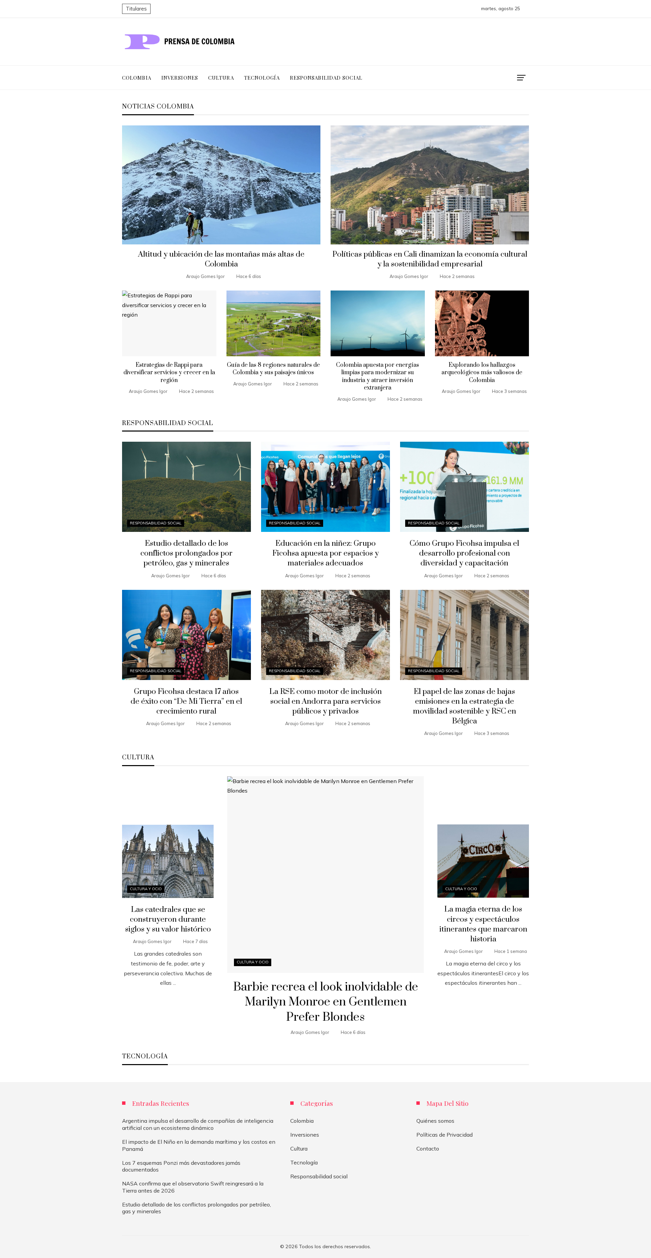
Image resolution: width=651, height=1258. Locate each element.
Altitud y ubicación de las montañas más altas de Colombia (221, 259)
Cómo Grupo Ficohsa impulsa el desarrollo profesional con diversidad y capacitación (464, 553)
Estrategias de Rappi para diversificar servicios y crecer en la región (169, 372)
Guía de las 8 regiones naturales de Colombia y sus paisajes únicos (273, 368)
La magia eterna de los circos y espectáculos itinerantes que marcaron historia (483, 924)
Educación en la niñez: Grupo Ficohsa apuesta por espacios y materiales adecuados (325, 553)
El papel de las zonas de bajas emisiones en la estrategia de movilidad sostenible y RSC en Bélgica (464, 706)
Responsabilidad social (155, 523)
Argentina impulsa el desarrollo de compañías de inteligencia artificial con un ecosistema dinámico (197, 1124)
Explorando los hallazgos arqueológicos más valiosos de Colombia (481, 372)
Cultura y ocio (253, 962)
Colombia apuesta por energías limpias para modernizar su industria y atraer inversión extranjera (377, 376)
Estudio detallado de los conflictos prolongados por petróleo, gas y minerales (186, 553)
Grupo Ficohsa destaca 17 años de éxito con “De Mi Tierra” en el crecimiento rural (186, 701)
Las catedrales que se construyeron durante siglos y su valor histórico (168, 919)
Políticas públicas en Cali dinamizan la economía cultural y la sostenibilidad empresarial (429, 259)
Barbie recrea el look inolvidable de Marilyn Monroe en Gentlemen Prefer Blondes (325, 1002)
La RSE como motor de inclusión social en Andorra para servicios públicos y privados (325, 701)
